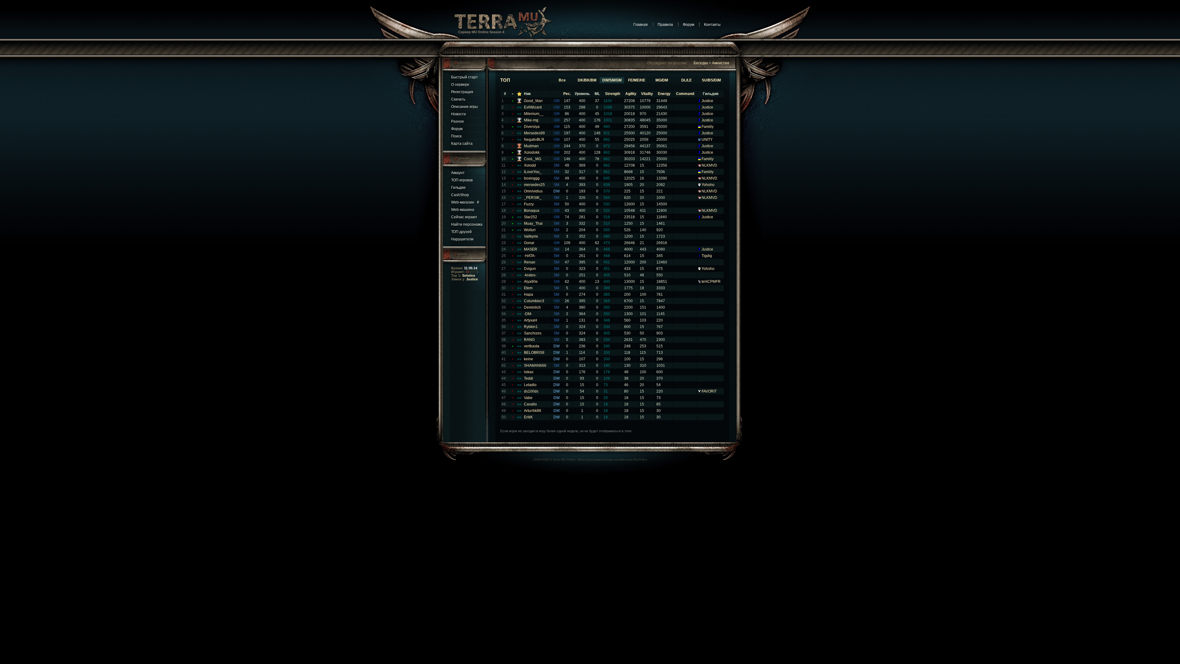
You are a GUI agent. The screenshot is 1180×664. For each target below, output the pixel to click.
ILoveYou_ (533, 172)
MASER (530, 249)
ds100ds (531, 391)
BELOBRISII (534, 352)
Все (562, 80)
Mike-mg (531, 120)
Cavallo (530, 404)
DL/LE (686, 80)
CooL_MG (532, 159)
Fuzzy (529, 204)
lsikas (528, 372)
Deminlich (532, 307)
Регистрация (462, 92)
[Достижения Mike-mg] (519, 121)
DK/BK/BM (587, 80)
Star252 (530, 217)
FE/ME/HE (636, 80)
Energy (664, 94)
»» (519, 107)
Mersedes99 (534, 133)
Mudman (531, 146)
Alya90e (531, 281)
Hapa (528, 294)
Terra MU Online (564, 459)
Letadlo (530, 385)
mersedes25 (534, 185)
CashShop (460, 195)
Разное (457, 121)
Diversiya (532, 126)
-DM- (528, 314)
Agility (630, 94)
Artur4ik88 (532, 411)
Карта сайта (462, 143)
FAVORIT (709, 391)
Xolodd (530, 165)
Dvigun (530, 269)
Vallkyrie (531, 236)
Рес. (567, 94)
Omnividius (533, 191)
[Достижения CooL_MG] (519, 160)
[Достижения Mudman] (519, 147)
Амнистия (720, 63)
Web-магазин (462, 202)
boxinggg (532, 178)
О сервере (460, 84)
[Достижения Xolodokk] (519, 154)
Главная (640, 24)
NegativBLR (534, 139)
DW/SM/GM (612, 80)
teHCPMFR (711, 281)
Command (685, 94)
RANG (529, 340)
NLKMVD (709, 165)
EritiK (528, 417)
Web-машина (462, 210)
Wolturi (530, 230)
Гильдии (458, 187)
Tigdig (707, 256)
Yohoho (708, 185)
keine (528, 359)
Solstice (468, 275)
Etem (528, 288)
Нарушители (462, 239)
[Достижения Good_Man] (519, 102)
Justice (472, 279)
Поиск (456, 136)
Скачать (458, 99)
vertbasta (531, 346)
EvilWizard (533, 107)
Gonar (529, 243)
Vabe (528, 398)
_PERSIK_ (533, 198)
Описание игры (464, 107)
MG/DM (661, 80)
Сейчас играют (464, 217)
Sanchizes (532, 333)
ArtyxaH (530, 320)
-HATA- (530, 256)
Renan (529, 262)
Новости (458, 114)
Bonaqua (531, 210)
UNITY (707, 139)
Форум (688, 24)
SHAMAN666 (535, 365)
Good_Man (533, 101)
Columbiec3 (534, 301)
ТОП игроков (462, 180)
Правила (665, 24)
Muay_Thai (533, 223)
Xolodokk (532, 152)
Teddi (528, 378)
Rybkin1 (531, 327)
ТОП (505, 80)
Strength (612, 94)
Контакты (712, 24)
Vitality (647, 94)
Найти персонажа (466, 224)
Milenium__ (534, 114)
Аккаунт (458, 173)
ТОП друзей (461, 232)
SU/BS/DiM (711, 80)
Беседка (701, 63)
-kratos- (530, 275)
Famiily (708, 126)
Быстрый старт (464, 77)
